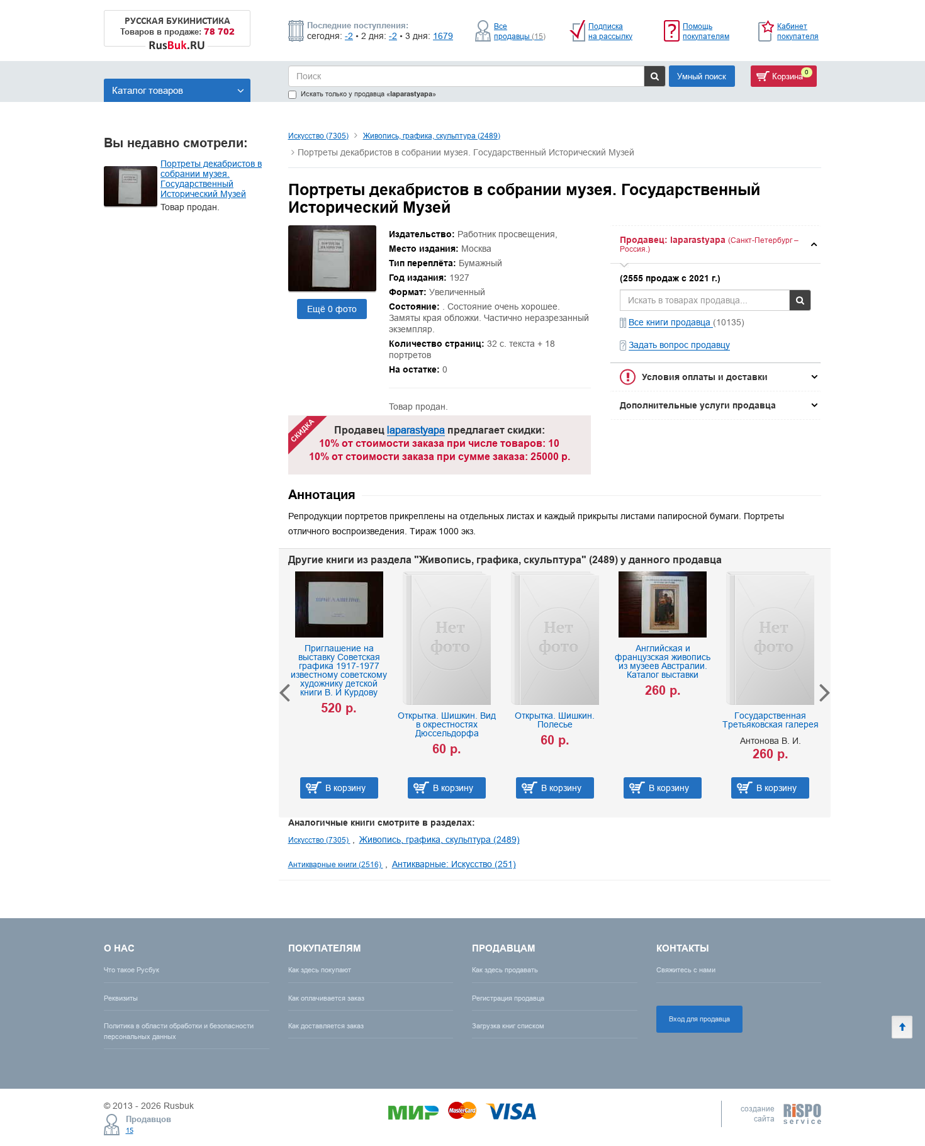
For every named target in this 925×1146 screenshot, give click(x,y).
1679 (443, 36)
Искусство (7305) (318, 135)
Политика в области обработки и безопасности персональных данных (179, 1031)
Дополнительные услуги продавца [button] (698, 405)
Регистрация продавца (508, 998)
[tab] (715, 244)
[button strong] (715, 244)
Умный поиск (701, 76)
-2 (349, 36)
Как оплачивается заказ (326, 998)
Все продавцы (520, 31)
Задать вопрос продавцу (679, 345)
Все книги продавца (671, 322)
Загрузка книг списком (508, 1025)
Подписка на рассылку (610, 31)
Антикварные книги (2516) (335, 864)
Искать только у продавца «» (368, 94)
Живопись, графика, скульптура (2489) (431, 135)
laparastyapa (416, 429)
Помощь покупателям (706, 31)
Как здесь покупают (319, 969)
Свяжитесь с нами (685, 969)
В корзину (387, 788)
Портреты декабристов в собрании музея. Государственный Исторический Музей (211, 179)
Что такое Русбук (131, 969)
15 (129, 1130)
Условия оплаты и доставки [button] (705, 377)
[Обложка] (332, 288)
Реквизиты (121, 998)
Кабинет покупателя (798, 31)
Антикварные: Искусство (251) (454, 864)
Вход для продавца (699, 1018)
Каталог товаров (147, 90)
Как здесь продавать (505, 969)
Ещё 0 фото (332, 309)
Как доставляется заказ (326, 1025)
